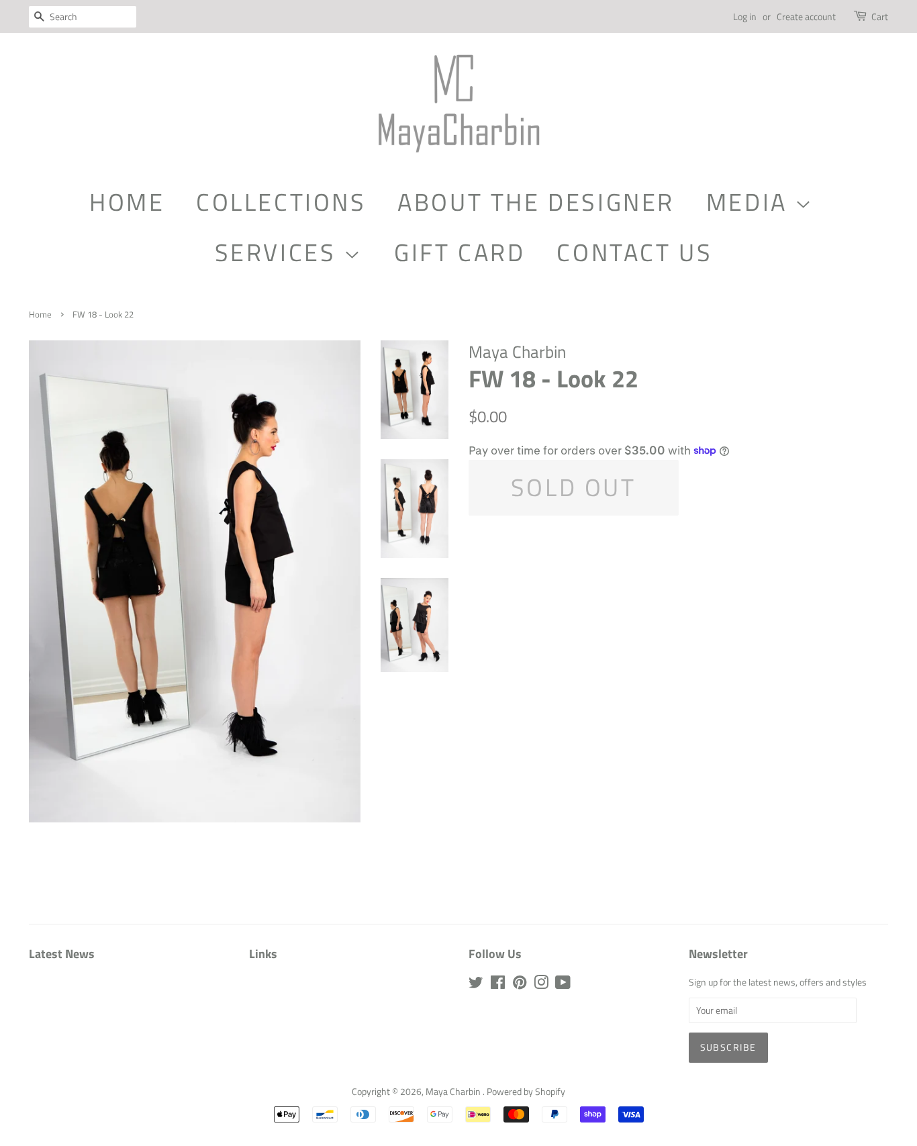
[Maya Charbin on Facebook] (497, 984)
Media (750, 201)
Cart (879, 16)
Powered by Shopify (526, 1091)
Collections (281, 201)
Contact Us (634, 252)
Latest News (62, 954)
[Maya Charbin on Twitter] (476, 984)
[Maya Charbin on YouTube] (563, 984)
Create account (806, 16)
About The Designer (536, 201)
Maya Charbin (454, 1091)
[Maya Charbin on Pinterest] (519, 984)
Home (126, 201)
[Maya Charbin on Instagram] (541, 984)
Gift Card (459, 252)
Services (279, 252)
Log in (745, 16)
